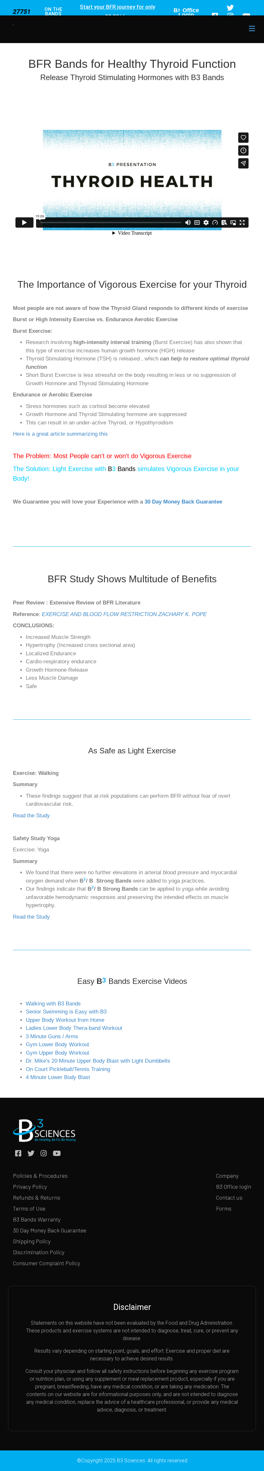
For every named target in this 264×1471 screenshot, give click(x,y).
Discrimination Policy (38, 1252)
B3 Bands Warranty (37, 1219)
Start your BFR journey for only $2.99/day (117, 12)
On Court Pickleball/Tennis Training (68, 1069)
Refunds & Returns (36, 1197)
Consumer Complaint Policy (46, 1263)
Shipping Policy (32, 1241)
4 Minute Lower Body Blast (58, 1077)
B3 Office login (233, 1186)
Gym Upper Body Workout (57, 1053)
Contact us (229, 1197)
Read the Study (31, 816)
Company (227, 1175)
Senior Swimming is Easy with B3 (66, 1012)
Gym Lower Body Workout (57, 1044)
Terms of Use (29, 1208)
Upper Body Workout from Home (65, 1020)
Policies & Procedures (40, 1175)
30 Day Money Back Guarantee (183, 502)
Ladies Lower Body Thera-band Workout (74, 1028)
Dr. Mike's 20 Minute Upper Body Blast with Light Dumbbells (98, 1061)
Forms (223, 1208)
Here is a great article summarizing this (60, 434)
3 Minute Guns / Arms (53, 1036)
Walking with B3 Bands (54, 1004)
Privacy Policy (30, 1186)
